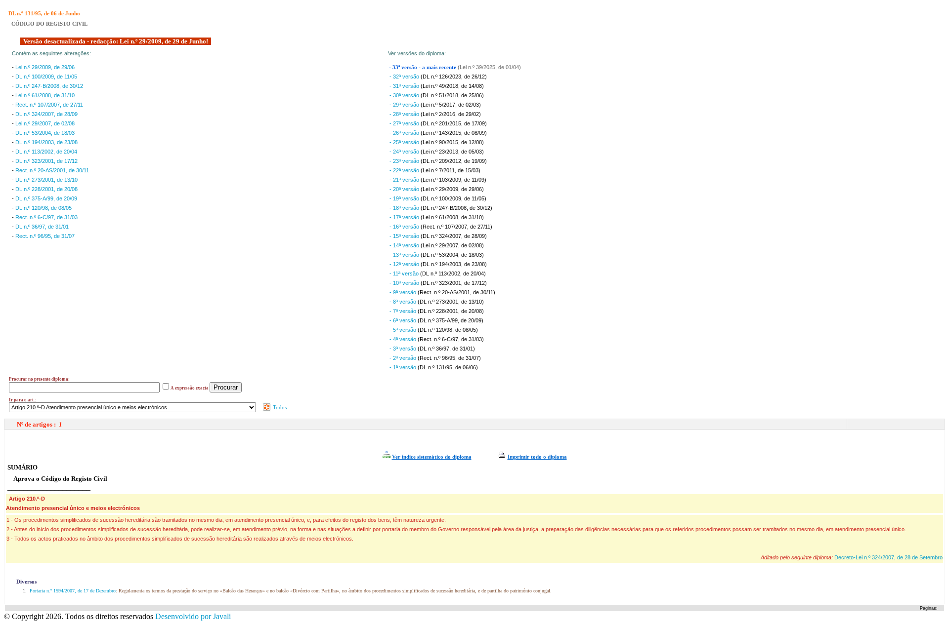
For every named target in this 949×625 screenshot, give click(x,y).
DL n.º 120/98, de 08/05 (43, 208)
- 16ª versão (405, 227)
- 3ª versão (403, 349)
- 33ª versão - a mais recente (423, 67)
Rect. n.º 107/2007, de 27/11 (49, 105)
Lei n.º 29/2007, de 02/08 (45, 123)
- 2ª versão (403, 358)
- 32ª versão (405, 76)
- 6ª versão (403, 320)
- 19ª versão (405, 198)
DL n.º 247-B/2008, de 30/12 (49, 86)
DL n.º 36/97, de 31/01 (42, 227)
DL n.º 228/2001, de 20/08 (46, 189)
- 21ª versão (405, 180)
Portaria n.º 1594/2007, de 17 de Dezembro (72, 590)
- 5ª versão (403, 330)
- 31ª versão (405, 86)
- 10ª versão (405, 283)
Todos (279, 407)
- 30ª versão (405, 95)
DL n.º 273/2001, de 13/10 (46, 180)
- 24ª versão (405, 152)
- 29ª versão (405, 105)
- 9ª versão (403, 292)
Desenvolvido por (193, 616)
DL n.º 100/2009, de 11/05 (46, 76)
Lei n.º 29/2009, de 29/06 (45, 67)
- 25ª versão (405, 142)
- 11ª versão (404, 273)
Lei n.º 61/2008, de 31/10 (45, 95)
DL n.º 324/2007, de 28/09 (46, 114)
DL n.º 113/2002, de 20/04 (46, 152)
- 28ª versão (405, 114)
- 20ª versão (405, 189)
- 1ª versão (403, 367)
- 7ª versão (403, 311)
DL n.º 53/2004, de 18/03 (45, 133)
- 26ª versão (405, 133)
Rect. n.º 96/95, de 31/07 (45, 236)
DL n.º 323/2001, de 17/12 (46, 161)
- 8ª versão (403, 302)
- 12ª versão (405, 264)
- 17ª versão (405, 217)
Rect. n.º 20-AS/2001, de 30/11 (52, 170)
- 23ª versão (405, 161)
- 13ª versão (405, 255)
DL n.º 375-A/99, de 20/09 (46, 198)
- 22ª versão (405, 170)
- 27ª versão (405, 123)
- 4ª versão (403, 339)
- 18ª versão (405, 208)
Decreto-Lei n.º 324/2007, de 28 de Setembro (888, 557)
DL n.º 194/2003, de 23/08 (46, 142)
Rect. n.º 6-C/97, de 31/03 (46, 217)
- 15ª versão (405, 236)
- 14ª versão (405, 245)
